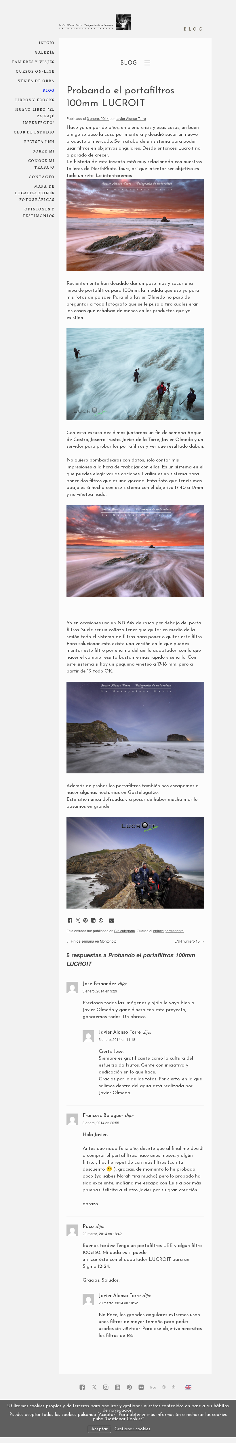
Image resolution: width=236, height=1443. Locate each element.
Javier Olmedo (176, 439)
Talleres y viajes (33, 61)
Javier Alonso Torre (131, 118)
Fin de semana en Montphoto (91, 941)
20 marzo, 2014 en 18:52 (118, 1302)
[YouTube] (117, 1388)
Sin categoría (124, 930)
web (54, 88)
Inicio (47, 42)
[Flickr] (141, 1388)
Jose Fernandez (99, 984)
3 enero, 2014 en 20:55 (101, 1122)
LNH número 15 (189, 941)
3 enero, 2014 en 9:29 (100, 990)
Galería (45, 52)
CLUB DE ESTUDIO (34, 132)
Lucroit (186, 148)
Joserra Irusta (105, 439)
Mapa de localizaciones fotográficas (35, 193)
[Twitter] (94, 1388)
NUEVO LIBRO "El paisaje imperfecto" (35, 116)
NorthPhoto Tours (110, 168)
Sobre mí (44, 151)
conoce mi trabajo (41, 163)
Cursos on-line (35, 71)
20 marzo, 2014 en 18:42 (102, 1233)
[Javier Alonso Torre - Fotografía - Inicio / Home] (95, 24)
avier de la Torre (141, 439)
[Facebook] (82, 1388)
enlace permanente (168, 930)
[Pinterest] (129, 1388)
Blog (49, 90)
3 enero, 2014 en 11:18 (117, 1039)
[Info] (163, 1388)
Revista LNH (39, 141)
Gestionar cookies (132, 1429)
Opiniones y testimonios (38, 212)
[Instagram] (105, 1388)
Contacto (42, 176)
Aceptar (99, 1429)
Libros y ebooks (35, 99)
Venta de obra (36, 80)
